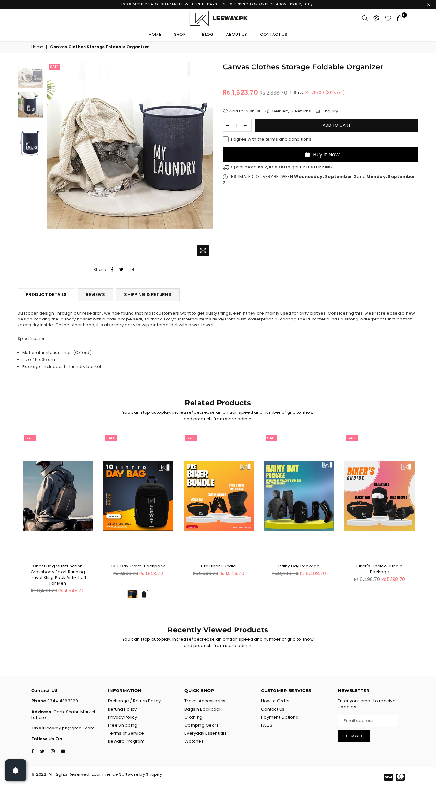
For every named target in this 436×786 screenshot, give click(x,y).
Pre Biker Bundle (218, 566)
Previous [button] (52, 160)
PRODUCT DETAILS (46, 294)
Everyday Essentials (205, 733)
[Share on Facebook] (112, 270)
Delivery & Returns (291, 111)
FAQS (266, 725)
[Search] (365, 18)
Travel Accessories (205, 701)
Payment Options (279, 717)
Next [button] (207, 160)
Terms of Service (126, 733)
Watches (194, 741)
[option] (130, 145)
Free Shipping (122, 725)
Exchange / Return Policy (134, 701)
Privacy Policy (122, 717)
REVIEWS (95, 294)
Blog (207, 34)
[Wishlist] (388, 18)
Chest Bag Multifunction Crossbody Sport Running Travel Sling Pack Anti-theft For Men (57, 575)
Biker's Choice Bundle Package (379, 569)
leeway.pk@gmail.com (69, 728)
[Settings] (376, 18)
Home (155, 34)
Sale (54, 66)
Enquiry (330, 111)
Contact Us (274, 34)
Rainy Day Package (298, 566)
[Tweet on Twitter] (121, 270)
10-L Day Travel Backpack (138, 566)
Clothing (193, 717)
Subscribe (353, 735)
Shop (180, 34)
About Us (236, 34)
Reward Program (126, 741)
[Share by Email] (132, 270)
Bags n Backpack (203, 709)
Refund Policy (122, 709)
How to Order (275, 701)
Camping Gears (201, 725)
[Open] (15, 770)
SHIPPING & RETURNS (147, 294)
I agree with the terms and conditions (271, 139)
